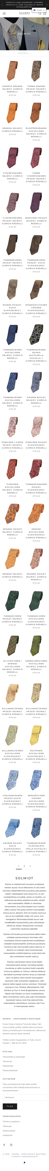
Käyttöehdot (8, 1066)
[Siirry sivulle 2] (30, 866)
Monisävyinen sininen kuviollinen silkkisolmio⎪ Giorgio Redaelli (36, 801)
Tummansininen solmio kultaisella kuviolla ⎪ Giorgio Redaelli (36, 355)
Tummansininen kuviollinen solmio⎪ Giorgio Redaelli (12, 354)
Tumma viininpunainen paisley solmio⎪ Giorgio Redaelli (36, 177)
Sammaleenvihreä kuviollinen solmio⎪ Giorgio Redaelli (36, 665)
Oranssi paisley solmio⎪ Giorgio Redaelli (12, 532)
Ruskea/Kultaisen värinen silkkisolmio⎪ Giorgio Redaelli (36, 309)
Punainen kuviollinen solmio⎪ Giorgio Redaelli (12, 488)
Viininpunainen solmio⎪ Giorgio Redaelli (12, 176)
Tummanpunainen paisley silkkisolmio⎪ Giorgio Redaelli (36, 488)
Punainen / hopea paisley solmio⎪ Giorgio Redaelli (13, 445)
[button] (39, 10)
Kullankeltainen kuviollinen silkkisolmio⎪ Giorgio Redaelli (12, 755)
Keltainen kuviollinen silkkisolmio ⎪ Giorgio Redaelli (36, 755)
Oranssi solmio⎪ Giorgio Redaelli (12, 129)
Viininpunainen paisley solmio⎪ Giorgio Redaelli (12, 221)
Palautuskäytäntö (10, 1070)
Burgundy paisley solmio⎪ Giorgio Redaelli (36, 221)
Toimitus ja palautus (11, 1121)
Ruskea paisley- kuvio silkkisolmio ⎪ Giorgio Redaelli (12, 309)
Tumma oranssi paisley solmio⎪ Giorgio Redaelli (36, 89)
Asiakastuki (7, 1135)
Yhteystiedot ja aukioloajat (14, 1057)
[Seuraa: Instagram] (11, 1144)
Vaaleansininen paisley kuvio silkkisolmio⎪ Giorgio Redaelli (12, 799)
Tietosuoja (7, 1126)
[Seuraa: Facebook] (4, 1144)
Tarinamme (7, 1061)
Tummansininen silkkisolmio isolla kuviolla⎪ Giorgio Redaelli (36, 847)
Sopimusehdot (9, 1130)
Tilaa (10, 1106)
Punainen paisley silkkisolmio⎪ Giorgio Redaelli (36, 445)
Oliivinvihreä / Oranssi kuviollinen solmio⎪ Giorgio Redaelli (12, 666)
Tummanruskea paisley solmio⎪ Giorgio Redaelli (12, 263)
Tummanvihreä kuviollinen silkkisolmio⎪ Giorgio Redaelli (36, 620)
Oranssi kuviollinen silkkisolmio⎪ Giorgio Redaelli (36, 533)
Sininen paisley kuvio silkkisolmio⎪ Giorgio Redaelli (12, 847)
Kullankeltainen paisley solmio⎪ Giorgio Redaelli (12, 711)
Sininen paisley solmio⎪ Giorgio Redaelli (36, 400)
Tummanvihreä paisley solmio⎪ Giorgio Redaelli (12, 619)
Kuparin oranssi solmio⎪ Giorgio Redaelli (12, 89)
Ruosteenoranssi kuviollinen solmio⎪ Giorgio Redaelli (36, 132)
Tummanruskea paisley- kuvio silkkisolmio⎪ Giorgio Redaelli (36, 264)
